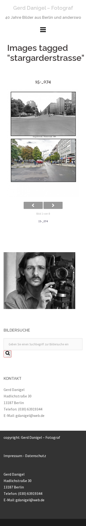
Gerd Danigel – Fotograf (43, 8)
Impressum (13, 455)
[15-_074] (43, 143)
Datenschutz (35, 455)
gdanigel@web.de (30, 415)
